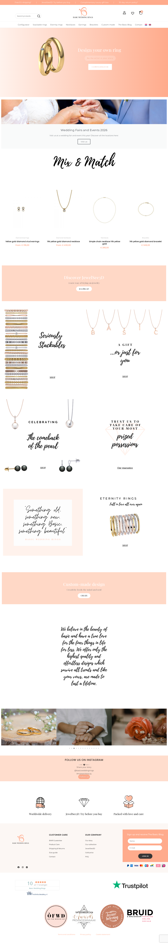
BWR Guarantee (55, 840)
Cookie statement (103, 934)
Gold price (89, 853)
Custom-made (108, 25)
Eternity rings (56, 25)
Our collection (91, 844)
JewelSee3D (90, 848)
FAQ (87, 857)
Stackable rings (40, 25)
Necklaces (70, 25)
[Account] (124, 13)
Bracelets (94, 25)
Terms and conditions (66, 934)
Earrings (82, 25)
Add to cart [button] (104, 253)
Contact (138, 25)
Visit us (84, 141)
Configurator (23, 25)
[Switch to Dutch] (146, 24)
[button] (84, 60)
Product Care (54, 844)
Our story (88, 840)
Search (38, 16)
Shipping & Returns (57, 848)
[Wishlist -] (132, 13)
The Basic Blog (125, 25)
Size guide (53, 853)
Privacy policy (85, 934)
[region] (84, 806)
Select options (22, 250)
